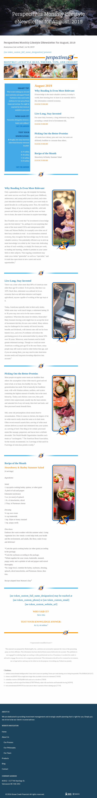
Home (4, 732)
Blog (3, 764)
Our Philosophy (10, 748)
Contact (5, 769)
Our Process (8, 742)
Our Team (7, 753)
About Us (5, 737)
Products (5, 758)
